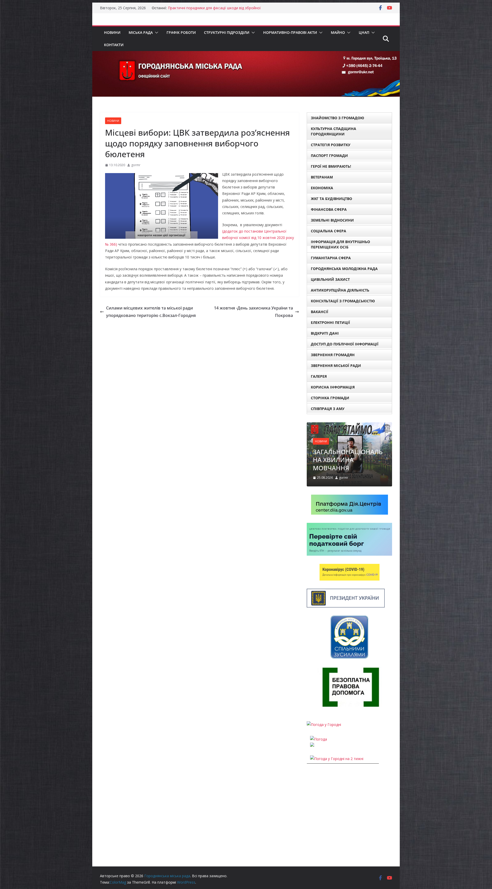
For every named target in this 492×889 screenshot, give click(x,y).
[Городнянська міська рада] (246, 54)
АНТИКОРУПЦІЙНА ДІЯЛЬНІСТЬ (340, 290)
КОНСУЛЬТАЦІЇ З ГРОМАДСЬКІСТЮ (343, 300)
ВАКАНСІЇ (319, 311)
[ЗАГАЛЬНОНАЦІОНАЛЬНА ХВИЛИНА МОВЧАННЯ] (349, 425)
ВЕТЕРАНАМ (322, 177)
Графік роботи (181, 32)
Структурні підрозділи (226, 32)
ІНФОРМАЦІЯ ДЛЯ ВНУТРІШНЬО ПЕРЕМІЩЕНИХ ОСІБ (340, 244)
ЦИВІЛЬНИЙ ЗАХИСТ (330, 279)
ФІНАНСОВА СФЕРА (329, 209)
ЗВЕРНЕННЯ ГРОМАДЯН (333, 354)
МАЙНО (338, 32)
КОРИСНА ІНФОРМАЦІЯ (333, 387)
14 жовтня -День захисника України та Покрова (253, 311)
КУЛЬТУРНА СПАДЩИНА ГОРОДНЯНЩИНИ (333, 131)
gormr (135, 165)
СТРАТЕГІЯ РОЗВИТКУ (330, 144)
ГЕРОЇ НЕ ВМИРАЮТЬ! (331, 166)
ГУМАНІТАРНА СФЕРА (331, 257)
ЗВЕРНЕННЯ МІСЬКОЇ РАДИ (336, 365)
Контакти (114, 44)
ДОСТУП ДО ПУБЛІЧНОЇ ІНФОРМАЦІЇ (344, 344)
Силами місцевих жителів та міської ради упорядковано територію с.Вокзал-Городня (151, 311)
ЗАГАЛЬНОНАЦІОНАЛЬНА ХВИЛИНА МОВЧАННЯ (348, 459)
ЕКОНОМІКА (322, 187)
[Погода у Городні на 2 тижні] (336, 758)
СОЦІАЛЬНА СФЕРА (328, 230)
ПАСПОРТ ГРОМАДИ (329, 155)
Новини (112, 32)
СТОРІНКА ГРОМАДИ (330, 397)
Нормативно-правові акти (290, 32)
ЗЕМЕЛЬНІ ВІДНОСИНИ (332, 220)
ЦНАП (364, 32)
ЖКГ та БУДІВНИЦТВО (331, 198)
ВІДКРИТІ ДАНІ (325, 333)
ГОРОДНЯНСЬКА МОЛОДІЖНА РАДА (344, 268)
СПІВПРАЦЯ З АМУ (327, 408)
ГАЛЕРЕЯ (319, 376)
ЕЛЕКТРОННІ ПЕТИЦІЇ (330, 322)
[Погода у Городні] (324, 724)
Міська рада (141, 32)
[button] (155, 32)
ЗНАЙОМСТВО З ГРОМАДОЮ (337, 117)
